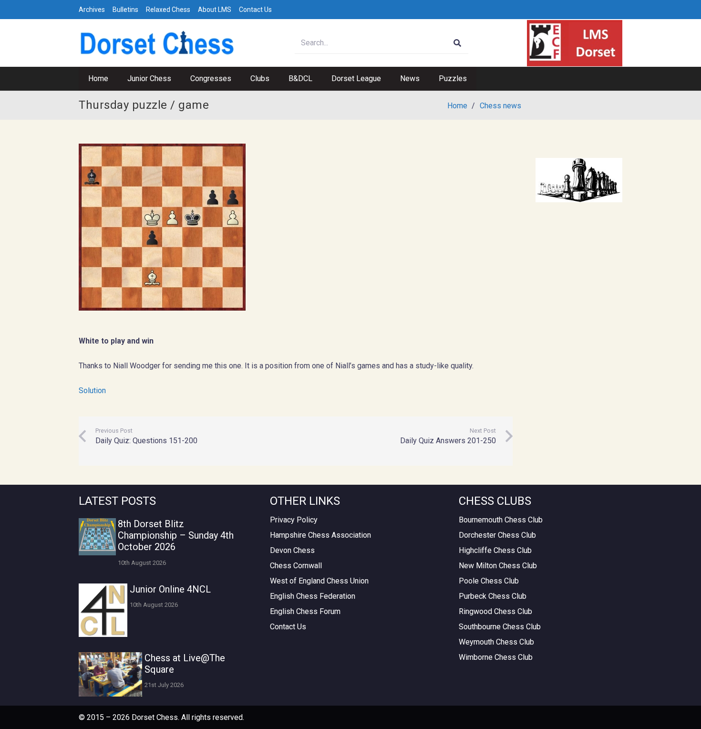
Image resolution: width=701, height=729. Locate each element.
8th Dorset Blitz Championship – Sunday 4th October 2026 (176, 535)
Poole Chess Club (489, 580)
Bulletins (125, 9)
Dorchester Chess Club (497, 535)
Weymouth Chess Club (496, 641)
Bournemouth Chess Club (501, 519)
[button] (176, 79)
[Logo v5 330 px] (157, 43)
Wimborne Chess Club (496, 657)
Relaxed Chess (168, 9)
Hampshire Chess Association (320, 535)
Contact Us (255, 9)
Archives (92, 9)
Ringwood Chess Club (495, 611)
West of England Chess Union (319, 580)
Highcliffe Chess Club (495, 550)
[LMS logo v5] (574, 43)
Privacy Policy (294, 519)
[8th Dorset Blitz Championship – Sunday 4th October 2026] (97, 536)
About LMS (214, 9)
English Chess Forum (305, 611)
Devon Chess (292, 550)
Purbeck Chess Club (492, 596)
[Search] (457, 43)
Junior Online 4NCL (170, 589)
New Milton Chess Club (498, 565)
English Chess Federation (312, 596)
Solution (92, 390)
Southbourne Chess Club (500, 626)
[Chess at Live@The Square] (110, 674)
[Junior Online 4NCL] (103, 610)
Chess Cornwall (296, 565)
